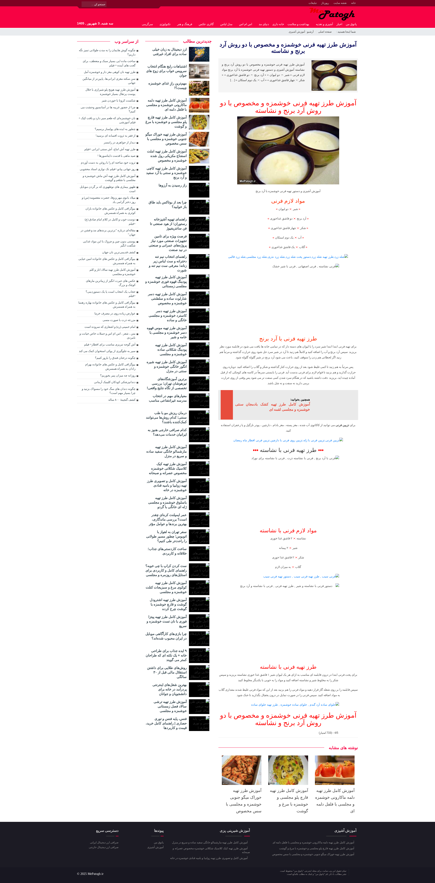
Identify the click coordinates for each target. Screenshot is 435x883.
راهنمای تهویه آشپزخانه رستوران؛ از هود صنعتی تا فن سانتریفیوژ (168, 223)
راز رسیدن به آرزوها (173, 185)
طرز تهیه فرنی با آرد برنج (288, 338)
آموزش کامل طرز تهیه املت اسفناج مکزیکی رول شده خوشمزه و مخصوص (167, 155)
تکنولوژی (165, 24)
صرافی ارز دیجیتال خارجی (103, 847)
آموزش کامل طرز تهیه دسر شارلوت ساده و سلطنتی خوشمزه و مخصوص (167, 298)
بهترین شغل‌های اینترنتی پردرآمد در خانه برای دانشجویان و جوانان (169, 689)
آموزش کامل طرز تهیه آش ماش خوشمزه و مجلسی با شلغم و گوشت (109, 178)
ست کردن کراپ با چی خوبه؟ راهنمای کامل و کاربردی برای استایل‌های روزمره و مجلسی (166, 570)
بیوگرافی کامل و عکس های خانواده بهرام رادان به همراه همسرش (110, 366)
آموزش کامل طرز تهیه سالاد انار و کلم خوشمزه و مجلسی (112, 272)
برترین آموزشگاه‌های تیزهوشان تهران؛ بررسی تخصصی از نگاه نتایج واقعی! (167, 383)
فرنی (283, 191)
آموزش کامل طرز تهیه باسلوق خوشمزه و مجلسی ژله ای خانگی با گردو (167, 502)
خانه (353, 3)
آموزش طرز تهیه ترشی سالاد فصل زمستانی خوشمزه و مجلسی (170, 706)
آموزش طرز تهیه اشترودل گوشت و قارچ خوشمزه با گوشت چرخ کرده (168, 604)
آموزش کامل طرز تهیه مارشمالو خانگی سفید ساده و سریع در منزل (166, 451)
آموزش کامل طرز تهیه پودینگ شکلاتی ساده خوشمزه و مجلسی (171, 349)
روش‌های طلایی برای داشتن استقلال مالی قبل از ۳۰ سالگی (167, 672)
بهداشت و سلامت (298, 24)
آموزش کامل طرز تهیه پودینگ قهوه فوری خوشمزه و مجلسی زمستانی (166, 281)
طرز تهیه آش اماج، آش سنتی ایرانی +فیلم (109, 149)
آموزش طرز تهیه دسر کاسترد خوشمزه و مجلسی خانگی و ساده (168, 315)
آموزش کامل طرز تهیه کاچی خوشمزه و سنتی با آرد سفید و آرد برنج (166, 172)
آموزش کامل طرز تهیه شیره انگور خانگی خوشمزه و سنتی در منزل (167, 366)
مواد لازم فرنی (288, 201)
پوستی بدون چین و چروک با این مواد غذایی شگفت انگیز (109, 243)
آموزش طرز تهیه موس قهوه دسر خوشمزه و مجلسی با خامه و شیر (167, 332)
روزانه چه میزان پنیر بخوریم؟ (117, 375)
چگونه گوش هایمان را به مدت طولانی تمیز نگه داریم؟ (107, 52)
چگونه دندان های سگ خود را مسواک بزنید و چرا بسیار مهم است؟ (108, 391)
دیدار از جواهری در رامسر (119, 142)
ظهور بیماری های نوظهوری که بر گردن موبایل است (107, 189)
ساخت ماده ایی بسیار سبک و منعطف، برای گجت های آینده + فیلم (109, 63)
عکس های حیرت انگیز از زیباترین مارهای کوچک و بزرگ (110, 283)
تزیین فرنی (342, 425)
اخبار (339, 24)
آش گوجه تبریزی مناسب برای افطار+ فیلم (109, 344)
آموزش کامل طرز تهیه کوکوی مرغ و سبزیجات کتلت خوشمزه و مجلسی (166, 587)
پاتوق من (351, 24)
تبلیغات (313, 3)
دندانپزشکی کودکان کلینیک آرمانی (114, 382)
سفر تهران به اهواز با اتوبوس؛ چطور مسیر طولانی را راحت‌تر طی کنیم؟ (166, 536)
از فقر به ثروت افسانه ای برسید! (115, 135)
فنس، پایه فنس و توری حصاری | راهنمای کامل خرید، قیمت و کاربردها (166, 723)
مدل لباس (226, 24)
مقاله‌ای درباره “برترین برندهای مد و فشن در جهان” (108, 232)
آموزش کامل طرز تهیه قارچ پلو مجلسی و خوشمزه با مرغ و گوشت (166, 121)
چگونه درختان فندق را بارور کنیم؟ (115, 357)
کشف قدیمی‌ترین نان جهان (118, 252)
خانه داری (278, 24)
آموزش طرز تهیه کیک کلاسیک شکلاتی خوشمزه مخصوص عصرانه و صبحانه (168, 468)
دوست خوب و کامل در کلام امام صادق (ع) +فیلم (110, 221)
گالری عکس (206, 24)
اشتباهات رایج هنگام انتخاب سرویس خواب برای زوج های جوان (166, 70)
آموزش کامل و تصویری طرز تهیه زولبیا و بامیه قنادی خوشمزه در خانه (167, 485)
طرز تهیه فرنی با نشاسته (288, 667)
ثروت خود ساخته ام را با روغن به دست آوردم (108, 162)
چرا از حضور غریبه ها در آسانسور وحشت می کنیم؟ (108, 109)
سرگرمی (147, 24)
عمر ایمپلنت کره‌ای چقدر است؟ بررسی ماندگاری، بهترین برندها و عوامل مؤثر (168, 519)
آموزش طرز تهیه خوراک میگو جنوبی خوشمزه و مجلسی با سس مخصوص (166, 138)
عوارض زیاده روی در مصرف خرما (114, 313)
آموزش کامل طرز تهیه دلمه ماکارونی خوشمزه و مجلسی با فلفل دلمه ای (166, 104)
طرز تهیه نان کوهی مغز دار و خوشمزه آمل (109, 72)
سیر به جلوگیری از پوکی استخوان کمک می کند (107, 351)
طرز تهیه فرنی (313, 103)
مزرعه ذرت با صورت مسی (119, 320)
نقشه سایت (340, 3)
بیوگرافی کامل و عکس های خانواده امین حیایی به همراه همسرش (106, 261)
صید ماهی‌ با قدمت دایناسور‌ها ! (116, 155)
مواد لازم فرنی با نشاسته (288, 530)
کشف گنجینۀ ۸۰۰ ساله (121, 399)
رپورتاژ (325, 3)
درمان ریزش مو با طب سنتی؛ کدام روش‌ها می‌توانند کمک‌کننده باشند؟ (166, 417)
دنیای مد (264, 24)
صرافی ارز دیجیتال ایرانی (104, 842)
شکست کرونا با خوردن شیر (118, 100)
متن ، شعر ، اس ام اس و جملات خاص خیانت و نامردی (107, 336)
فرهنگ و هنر (184, 24)
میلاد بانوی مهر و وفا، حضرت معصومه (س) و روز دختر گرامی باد (108, 200)
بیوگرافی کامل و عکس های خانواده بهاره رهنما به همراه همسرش (106, 305)
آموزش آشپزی (297, 31)
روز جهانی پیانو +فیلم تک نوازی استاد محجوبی (107, 169)
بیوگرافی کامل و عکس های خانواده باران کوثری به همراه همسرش (110, 211)
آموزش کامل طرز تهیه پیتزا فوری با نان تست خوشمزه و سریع (167, 621)
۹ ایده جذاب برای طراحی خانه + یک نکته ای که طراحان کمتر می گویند (166, 655)
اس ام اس (245, 24)
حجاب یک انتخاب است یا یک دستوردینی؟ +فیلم (110, 294)
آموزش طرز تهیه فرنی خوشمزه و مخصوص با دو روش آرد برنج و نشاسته (288, 47)
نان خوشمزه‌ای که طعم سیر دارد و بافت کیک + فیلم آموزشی (107, 120)
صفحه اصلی (325, 31)
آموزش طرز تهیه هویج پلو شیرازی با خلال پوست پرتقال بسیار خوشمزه (110, 92)
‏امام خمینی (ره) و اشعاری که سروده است (110, 326)
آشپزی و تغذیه (324, 24)
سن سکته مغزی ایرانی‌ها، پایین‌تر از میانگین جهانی (108, 81)
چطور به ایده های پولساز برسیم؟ (115, 129)
